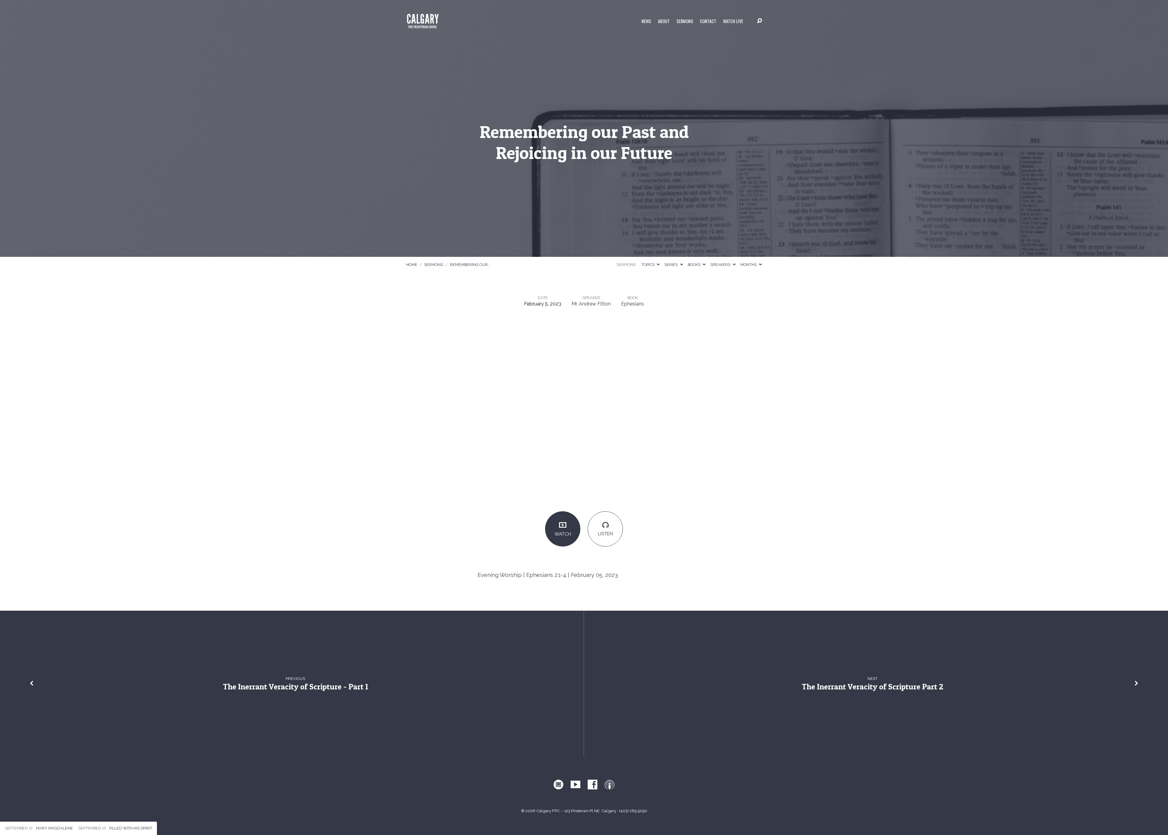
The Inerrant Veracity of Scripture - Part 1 (295, 686)
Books (694, 264)
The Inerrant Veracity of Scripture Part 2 (872, 686)
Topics (648, 264)
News (646, 21)
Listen (605, 534)
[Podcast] (609, 784)
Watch (562, 534)
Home (411, 264)
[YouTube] (575, 784)
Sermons (684, 21)
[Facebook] (592, 784)
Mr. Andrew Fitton (591, 304)
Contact (708, 21)
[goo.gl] (558, 784)
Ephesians (632, 304)
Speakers (720, 264)
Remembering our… (470, 264)
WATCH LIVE (733, 21)
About (664, 21)
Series (671, 264)
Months (749, 264)
